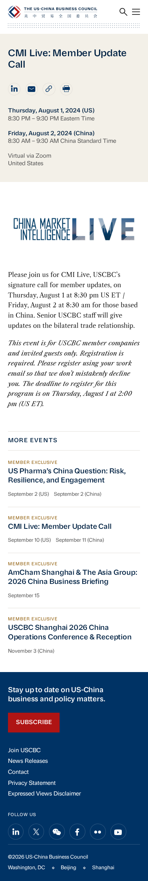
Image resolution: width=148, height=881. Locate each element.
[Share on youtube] (118, 832)
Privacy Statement (32, 783)
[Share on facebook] (77, 832)
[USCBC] (52, 12)
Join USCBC (24, 751)
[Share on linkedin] (14, 89)
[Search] (124, 12)
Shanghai (103, 867)
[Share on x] (36, 832)
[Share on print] (66, 89)
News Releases (28, 761)
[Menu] (136, 12)
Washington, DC (26, 867)
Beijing (68, 867)
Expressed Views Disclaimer (44, 794)
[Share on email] (31, 89)
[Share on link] (49, 89)
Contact (18, 772)
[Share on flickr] (98, 832)
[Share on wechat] (57, 832)
